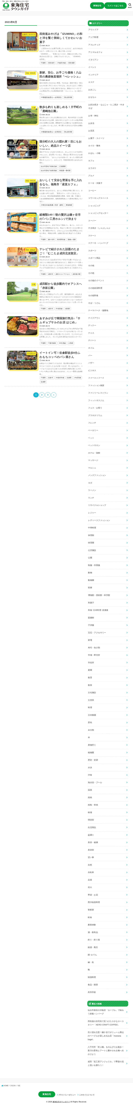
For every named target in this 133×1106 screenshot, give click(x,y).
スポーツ (92, 251)
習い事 (91, 857)
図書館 (91, 618)
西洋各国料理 (94, 902)
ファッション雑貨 (96, 385)
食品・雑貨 (93, 985)
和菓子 (91, 603)
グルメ (91, 176)
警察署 (91, 910)
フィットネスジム (96, 400)
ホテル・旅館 (94, 453)
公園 (90, 558)
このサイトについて (87, 1095)
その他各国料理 (95, 288)
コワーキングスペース (98, 198)
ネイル (91, 348)
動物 (90, 573)
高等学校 (92, 992)
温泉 (90, 790)
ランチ (91, 498)
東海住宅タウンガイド (61, 1102)
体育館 (91, 535)
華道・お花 (93, 895)
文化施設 (92, 693)
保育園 (91, 543)
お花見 (91, 131)
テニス (91, 333)
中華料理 (92, 528)
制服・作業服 (94, 565)
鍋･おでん (92, 955)
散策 (90, 685)
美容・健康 (93, 842)
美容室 (91, 850)
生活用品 (92, 827)
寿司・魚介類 (94, 648)
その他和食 (93, 295)
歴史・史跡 (93, 760)
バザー (91, 363)
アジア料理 (93, 37)
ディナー (92, 325)
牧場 (90, 812)
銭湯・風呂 (93, 947)
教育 (90, 678)
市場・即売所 (94, 655)
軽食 (90, 917)
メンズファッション (97, 475)
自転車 (91, 872)
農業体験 (92, 925)
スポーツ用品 (94, 258)
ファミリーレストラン (98, 393)
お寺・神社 (93, 116)
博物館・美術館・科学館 (99, 595)
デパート (92, 340)
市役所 (91, 663)
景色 (90, 722)
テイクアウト (94, 318)
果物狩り (92, 745)
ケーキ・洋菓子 (95, 183)
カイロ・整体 (94, 146)
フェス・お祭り (95, 408)
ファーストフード (96, 378)
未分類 (91, 730)
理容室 (91, 820)
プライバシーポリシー (67, 1095)
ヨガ (90, 483)
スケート (92, 236)
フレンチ (92, 423)
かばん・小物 (94, 153)
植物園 (91, 752)
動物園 (91, 580)
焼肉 (90, 797)
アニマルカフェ (95, 52)
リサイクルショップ (97, 505)
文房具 (91, 700)
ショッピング (94, 206)
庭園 (90, 670)
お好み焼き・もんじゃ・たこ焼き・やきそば (106, 106)
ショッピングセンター (98, 213)
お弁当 (91, 123)
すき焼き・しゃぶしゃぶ (99, 228)
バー (90, 355)
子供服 (91, 625)
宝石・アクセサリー (97, 633)
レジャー (92, 513)
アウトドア (93, 30)
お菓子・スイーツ (96, 138)
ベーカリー (93, 430)
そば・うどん (94, 303)
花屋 (90, 880)
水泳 (90, 767)
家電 (90, 640)
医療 (90, 588)
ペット (91, 438)
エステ (91, 82)
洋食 (90, 775)
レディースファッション (99, 520)
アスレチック (94, 45)
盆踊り (91, 835)
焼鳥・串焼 (93, 805)
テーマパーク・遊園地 (98, 310)
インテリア (93, 75)
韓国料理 (92, 977)
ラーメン (92, 490)
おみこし (92, 90)
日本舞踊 (92, 715)
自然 (90, 865)
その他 (91, 266)
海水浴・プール (95, 782)
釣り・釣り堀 (94, 940)
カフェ (91, 161)
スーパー (92, 221)
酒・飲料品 (93, 932)
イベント (92, 67)
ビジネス (92, 370)
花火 (90, 887)
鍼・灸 (91, 962)
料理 (90, 707)
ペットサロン (94, 445)
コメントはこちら (115, 5)
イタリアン (93, 60)
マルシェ (92, 468)
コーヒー (92, 191)
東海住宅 (97, 5)
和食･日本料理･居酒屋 (98, 610)
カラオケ (92, 168)
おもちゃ (92, 97)
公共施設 (92, 550)
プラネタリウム (95, 415)
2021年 (13, 1085)
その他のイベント (96, 280)
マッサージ (93, 460)
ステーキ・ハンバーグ (98, 243)
